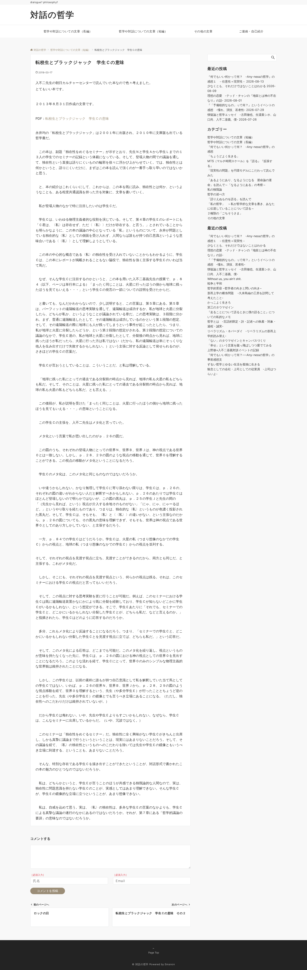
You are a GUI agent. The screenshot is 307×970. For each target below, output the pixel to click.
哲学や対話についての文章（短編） (230, 137)
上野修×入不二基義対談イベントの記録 (234, 350)
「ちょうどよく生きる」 (223, 156)
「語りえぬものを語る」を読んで (229, 199)
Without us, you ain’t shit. (224, 278)
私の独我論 (214, 189)
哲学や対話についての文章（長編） (230, 142)
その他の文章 (216, 218)
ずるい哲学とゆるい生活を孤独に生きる (233, 364)
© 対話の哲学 (140, 964)
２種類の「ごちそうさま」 (224, 213)
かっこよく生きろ (219, 302)
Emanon (170, 964)
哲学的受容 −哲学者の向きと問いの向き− (234, 288)
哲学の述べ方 (216, 194)
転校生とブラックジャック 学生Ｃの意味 (77, 118)
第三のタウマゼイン (220, 307)
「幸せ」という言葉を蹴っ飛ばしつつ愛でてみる (239, 345)
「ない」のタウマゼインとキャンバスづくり (236, 340)
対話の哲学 (52, 15)
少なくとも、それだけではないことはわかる (236, 86)
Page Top (153, 952)
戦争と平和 (214, 283)
